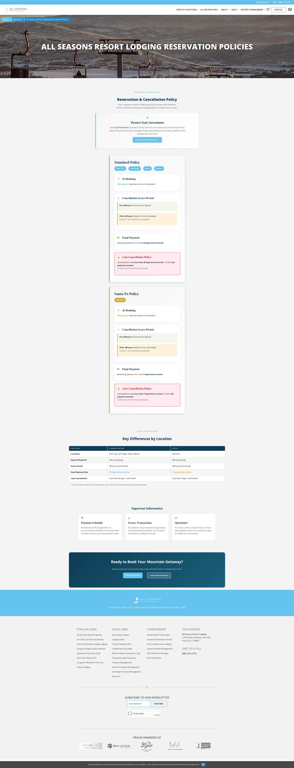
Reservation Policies (120, 635)
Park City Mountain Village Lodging (92, 644)
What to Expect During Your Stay (126, 653)
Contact (278, 9)
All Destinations (208, 9)
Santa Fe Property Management (126, 667)
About (224, 9)
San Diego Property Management (126, 671)
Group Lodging (83, 667)
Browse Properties (132, 575)
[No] (291, 764)
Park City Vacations (186, 9)
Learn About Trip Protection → (147, 140)
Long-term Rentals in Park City (90, 662)
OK (203, 764)
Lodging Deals (118, 639)
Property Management (122, 662)
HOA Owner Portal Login (157, 653)
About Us (116, 676)
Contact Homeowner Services (159, 639)
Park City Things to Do (86, 658)
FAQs (275, 2)
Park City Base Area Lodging (159, 644)
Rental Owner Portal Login (158, 635)
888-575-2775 (189, 653)
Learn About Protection (159, 575)
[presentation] (144, 713)
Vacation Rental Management (159, 648)
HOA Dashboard (154, 658)
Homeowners (263, 2)
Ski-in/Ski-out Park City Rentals (90, 639)
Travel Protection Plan (121, 644)
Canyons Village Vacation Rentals (91, 648)
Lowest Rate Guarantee (122, 648)
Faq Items (17, 19)
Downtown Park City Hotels (88, 653)
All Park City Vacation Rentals (89, 635)
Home (6, 19)
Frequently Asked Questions (124, 658)
